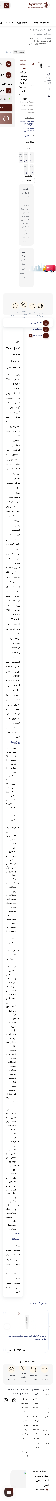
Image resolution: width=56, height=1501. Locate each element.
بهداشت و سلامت (44, 34)
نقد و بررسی (36, 322)
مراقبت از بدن (45, 38)
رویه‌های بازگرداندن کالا (35, 1429)
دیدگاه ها (37, 335)
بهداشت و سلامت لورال (23, 64)
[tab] (38, 322)
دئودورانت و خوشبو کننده (28, 124)
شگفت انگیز (29, 130)
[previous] (49, 1326)
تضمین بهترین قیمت (25, 1425)
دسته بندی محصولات (43, 22)
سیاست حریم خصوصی (46, 1425)
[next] (7, 1326)
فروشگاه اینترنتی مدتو (42, 29)
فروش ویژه (22, 22)
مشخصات (37, 329)
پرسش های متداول (47, 1412)
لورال (27, 135)
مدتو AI (9, 22)
